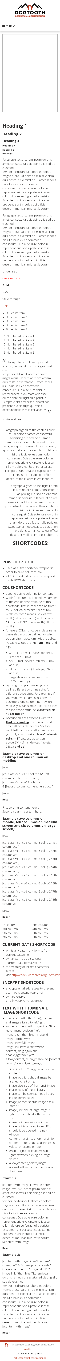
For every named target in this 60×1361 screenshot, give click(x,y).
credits (27, 1349)
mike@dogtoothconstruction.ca (30, 1357)
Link (5, 306)
